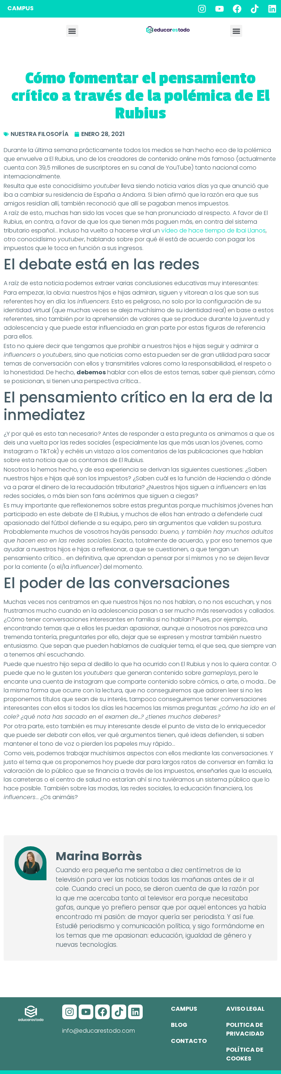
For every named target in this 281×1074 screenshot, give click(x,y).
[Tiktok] (254, 9)
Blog (179, 1025)
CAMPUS (20, 8)
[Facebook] (237, 9)
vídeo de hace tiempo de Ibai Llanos (213, 230)
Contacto (189, 1041)
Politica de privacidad (245, 1029)
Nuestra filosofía (39, 134)
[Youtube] (219, 9)
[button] (72, 31)
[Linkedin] (272, 9)
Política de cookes (244, 1054)
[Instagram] (202, 9)
